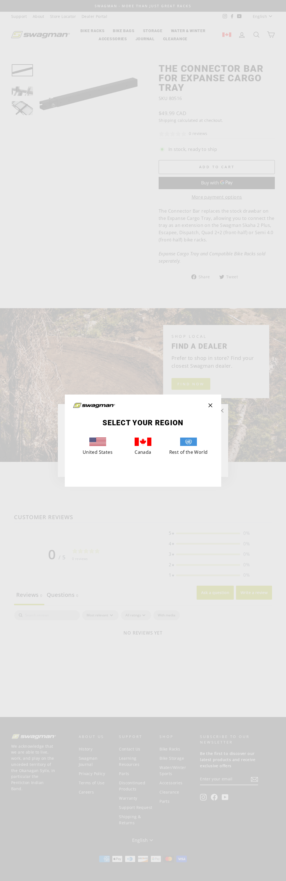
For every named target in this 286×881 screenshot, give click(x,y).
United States (98, 452)
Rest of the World (188, 452)
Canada (143, 452)
